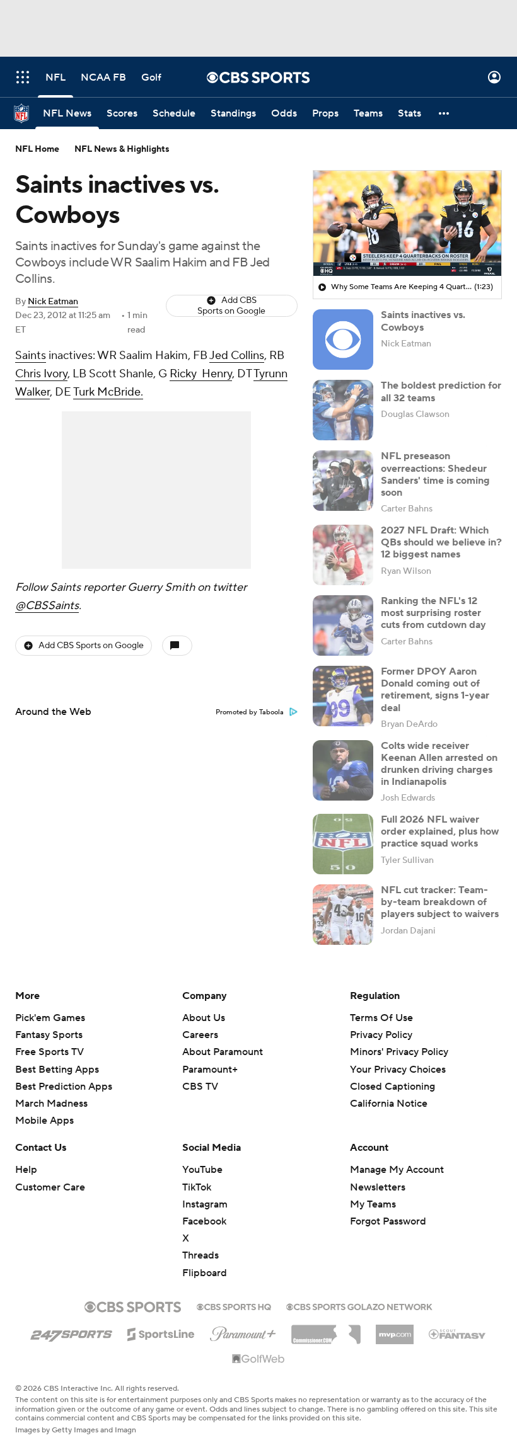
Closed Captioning (392, 1074)
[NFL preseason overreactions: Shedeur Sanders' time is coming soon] (343, 480)
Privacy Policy (381, 1035)
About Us (203, 1018)
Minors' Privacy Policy (399, 1052)
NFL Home (37, 149)
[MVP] (395, 1329)
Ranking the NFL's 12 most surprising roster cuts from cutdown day (433, 613)
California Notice (388, 1091)
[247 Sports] (71, 1332)
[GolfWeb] (258, 1359)
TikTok (196, 1187)
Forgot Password (388, 1221)
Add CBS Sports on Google (231, 306)
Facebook (204, 1221)
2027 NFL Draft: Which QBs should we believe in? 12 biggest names (441, 542)
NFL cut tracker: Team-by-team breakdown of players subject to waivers (440, 902)
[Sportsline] (161, 1332)
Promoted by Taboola (250, 712)
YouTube (202, 1169)
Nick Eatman (53, 301)
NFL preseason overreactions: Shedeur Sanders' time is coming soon (435, 474)
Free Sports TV (49, 1052)
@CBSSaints (47, 605)
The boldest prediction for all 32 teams (441, 391)
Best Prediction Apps (63, 1086)
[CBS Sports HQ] (234, 1305)
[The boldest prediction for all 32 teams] (343, 410)
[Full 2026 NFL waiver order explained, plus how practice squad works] (343, 844)
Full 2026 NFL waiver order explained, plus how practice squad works (440, 831)
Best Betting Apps (57, 1069)
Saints (30, 355)
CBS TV (200, 1086)
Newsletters (377, 1187)
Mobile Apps (44, 1120)
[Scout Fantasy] (458, 1333)
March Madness (51, 1103)
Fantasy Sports (49, 1035)
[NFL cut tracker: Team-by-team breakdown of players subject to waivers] (343, 914)
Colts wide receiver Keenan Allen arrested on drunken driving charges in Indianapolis (439, 764)
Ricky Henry (201, 374)
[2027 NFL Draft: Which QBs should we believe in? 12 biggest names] (343, 555)
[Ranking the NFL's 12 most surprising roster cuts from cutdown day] (343, 625)
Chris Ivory (41, 374)
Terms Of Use (381, 1018)
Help (26, 1169)
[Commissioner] (326, 1329)
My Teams (373, 1204)
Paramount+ (210, 1069)
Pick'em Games (50, 1018)
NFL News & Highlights (122, 149)
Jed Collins (236, 355)
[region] (407, 224)
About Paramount (222, 1052)
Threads (200, 1255)
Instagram (205, 1204)
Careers (200, 1035)
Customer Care (50, 1187)
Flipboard (204, 1273)
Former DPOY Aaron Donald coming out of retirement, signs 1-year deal (435, 689)
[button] (23, 77)
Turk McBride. (108, 392)
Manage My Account (397, 1169)
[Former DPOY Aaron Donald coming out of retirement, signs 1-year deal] (343, 696)
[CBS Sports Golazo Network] (359, 1305)
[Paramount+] (243, 1331)
